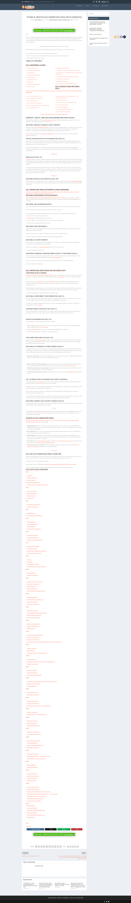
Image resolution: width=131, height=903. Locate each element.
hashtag (40, 305)
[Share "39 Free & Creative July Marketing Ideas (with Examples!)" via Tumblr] (44, 846)
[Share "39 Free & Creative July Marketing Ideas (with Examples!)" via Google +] (41, 846)
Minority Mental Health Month (41, 127)
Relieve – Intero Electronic (96, 34)
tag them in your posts (71, 365)
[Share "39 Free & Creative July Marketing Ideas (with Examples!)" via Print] (60, 846)
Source (54, 408)
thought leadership (34, 329)
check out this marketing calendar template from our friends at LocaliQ (60, 464)
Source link (28, 826)
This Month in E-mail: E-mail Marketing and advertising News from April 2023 (30, 885)
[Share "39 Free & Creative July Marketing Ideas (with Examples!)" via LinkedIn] (49, 846)
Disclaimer (65, 897)
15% (36, 141)
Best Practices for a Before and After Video (98, 44)
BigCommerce (53, 281)
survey (31, 391)
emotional (39, 411)
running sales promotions (55, 257)
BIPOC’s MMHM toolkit (48, 133)
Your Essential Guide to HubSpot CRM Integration (98, 38)
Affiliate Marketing (53, 19)
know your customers (39, 381)
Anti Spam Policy (52, 897)
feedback (32, 325)
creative (41, 228)
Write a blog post (31, 218)
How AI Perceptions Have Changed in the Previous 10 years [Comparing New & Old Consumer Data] (46, 885)
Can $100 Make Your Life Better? (37, 1)
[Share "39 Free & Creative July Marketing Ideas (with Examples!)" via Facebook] (36, 846)
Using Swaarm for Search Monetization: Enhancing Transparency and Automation (97, 29)
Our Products (79, 5)
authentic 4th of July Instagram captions (46, 442)
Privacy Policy (80, 897)
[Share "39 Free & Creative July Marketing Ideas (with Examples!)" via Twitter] (38, 846)
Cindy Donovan (38, 19)
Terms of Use (72, 897)
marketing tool (61, 276)
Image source (64, 114)
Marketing (60, 19)
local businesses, (64, 197)
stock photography (42, 441)
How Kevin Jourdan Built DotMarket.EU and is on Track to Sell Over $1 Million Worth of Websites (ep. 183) (78, 885)
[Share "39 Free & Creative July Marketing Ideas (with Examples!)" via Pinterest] (47, 846)
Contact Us (59, 897)
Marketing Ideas (66, 19)
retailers (75, 199)
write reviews (44, 327)
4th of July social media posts (64, 441)
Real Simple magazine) (48, 275)
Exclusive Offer (105, 5)
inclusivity (28, 135)
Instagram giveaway (40, 340)
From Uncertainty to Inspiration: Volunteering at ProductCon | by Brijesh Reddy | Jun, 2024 (97, 23)
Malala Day (28, 159)
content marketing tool (44, 247)
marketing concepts (72, 371)
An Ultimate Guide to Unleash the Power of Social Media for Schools (62, 884)
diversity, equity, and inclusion (49, 120)
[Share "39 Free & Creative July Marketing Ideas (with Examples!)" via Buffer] (52, 846)
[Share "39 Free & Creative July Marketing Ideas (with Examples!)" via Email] (57, 846)
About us (87, 5)
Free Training (95, 5)
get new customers (40, 281)
